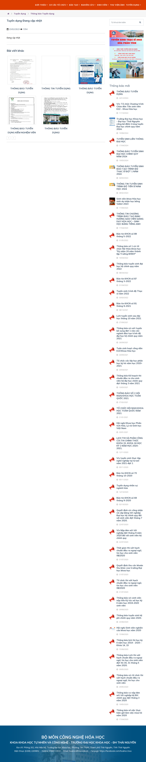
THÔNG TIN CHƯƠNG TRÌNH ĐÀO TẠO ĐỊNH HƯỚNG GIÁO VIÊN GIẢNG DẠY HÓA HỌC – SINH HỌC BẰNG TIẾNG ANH (129, 218)
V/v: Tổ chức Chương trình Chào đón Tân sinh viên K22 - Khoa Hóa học (130, 106)
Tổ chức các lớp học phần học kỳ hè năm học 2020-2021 (129, 363)
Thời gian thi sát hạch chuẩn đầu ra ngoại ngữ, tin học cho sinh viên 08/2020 (129, 552)
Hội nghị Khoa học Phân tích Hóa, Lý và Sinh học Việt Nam (128, 426)
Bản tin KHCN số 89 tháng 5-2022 (126, 235)
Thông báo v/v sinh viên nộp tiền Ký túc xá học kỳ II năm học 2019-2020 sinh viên (129, 601)
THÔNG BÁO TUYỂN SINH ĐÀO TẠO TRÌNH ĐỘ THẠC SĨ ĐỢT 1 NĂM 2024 (130, 170)
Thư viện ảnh (117, 5)
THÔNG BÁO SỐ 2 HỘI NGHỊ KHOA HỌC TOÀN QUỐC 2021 (128, 396)
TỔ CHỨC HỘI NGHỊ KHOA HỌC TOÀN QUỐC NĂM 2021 (129, 411)
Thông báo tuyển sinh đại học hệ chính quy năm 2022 (129, 266)
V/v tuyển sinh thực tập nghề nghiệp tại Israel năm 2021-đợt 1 (128, 461)
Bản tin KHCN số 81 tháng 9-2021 (126, 304)
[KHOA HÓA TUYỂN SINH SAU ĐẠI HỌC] (126, 54)
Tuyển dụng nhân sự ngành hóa (127, 486)
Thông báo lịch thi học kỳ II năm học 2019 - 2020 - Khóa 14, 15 (129, 643)
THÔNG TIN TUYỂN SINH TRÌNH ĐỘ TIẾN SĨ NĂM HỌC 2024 (129, 186)
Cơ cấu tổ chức (57, 5)
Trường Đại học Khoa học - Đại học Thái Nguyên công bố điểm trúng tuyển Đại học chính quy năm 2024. (129, 124)
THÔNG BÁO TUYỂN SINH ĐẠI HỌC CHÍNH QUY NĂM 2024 (130, 154)
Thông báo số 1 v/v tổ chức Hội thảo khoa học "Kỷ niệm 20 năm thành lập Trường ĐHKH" (128, 250)
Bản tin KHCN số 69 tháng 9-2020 (126, 499)
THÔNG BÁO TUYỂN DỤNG (127, 92)
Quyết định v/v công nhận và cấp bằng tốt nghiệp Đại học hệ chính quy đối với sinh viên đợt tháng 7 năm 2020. (129, 515)
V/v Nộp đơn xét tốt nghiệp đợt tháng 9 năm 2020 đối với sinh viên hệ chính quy (129, 534)
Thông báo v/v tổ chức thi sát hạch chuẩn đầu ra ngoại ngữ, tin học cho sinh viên (129, 679)
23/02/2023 (14, 29)
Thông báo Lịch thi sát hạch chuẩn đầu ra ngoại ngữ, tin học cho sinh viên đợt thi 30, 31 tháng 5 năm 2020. (129, 660)
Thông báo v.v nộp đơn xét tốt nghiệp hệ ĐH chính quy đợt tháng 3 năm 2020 (128, 696)
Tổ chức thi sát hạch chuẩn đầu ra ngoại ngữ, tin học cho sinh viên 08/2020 (129, 584)
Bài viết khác (15, 50)
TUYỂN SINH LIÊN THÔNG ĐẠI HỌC (129, 140)
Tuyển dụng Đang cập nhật (24, 20)
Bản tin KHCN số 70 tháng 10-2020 (126, 474)
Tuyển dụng (132, 5)
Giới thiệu (40, 5)
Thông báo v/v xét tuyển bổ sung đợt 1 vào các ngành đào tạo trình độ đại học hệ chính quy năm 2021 (129, 333)
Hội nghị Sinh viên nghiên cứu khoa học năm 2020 (129, 629)
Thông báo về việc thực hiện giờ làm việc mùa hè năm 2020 (129, 713)
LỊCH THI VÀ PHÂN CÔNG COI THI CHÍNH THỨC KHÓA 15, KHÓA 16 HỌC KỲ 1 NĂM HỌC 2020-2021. (129, 443)
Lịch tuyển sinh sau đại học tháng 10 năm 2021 (128, 317)
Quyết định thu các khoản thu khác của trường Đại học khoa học (129, 568)
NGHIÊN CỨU (87, 5)
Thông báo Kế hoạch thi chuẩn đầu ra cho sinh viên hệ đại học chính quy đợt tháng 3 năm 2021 (129, 379)
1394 (25, 29)
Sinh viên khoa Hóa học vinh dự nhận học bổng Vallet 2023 (128, 201)
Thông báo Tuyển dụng (42, 13)
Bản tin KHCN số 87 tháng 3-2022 (126, 280)
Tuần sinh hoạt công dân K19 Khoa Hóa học (129, 349)
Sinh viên (102, 5)
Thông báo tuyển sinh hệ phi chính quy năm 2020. (129, 616)
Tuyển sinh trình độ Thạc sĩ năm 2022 (129, 292)
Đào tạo (73, 5)
